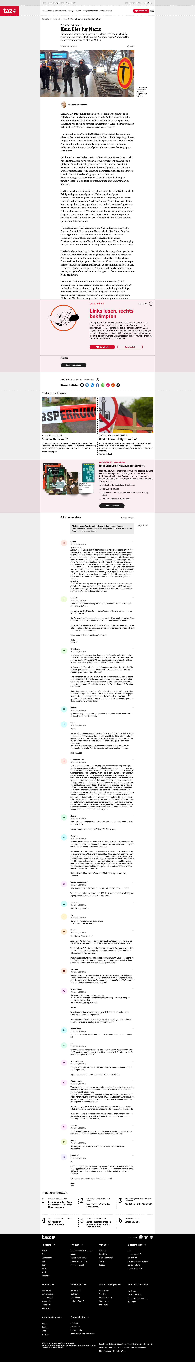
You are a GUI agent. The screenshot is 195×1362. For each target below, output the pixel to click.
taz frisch (74, 1294)
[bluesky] (146, 1238)
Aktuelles (103, 1250)
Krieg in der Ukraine (78, 1261)
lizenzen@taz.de (58, 1347)
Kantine (45, 1327)
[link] (54, 11)
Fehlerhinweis (89, 379)
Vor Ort (102, 1294)
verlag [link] (44, 3)
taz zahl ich (132, 1258)
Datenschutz (113, 1347)
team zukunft (75, 1290)
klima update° (47, 1297)
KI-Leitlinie (147, 1344)
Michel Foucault (77, 1265)
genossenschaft (134, 1254)
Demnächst (104, 1290)
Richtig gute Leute (78, 1258)
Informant (103, 1347)
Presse (102, 1265)
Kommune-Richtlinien (133, 1344)
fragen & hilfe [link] (71, 3)
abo (129, 1250)
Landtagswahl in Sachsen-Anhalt (81, 1252)
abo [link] (126, 3)
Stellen (102, 1261)
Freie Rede (46, 1305)
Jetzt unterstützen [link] (73, 365)
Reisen (44, 1323)
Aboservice (75, 1326)
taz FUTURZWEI (134, 1294)
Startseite (45, 19)
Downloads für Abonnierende (82, 1334)
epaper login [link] (147, 3)
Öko (43, 1254)
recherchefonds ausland (138, 1261)
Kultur (44, 1261)
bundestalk (46, 1290)
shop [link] (63, 3)
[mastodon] (141, 1238)
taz (48, 1237)
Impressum (125, 1347)
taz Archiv (132, 1302)
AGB (132, 1347)
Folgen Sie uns (132, 1237)
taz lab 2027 (104, 1305)
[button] (152, 11)
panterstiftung (134, 1265)
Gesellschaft (55, 19)
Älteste (131, 518)
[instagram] (151, 1238)
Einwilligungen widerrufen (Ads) (112, 1351)
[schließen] (151, 303)
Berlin (44, 1268)
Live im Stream (105, 1297)
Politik (44, 1250)
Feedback (74, 1323)
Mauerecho (46, 1301)
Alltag (65, 19)
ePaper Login (76, 1330)
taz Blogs (132, 1291)
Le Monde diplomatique (138, 1298)
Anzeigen (45, 1334)
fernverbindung (48, 1294)
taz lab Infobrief (77, 1301)
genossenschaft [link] (135, 3)
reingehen (46, 1308)
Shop (44, 1331)
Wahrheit (45, 1276)
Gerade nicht (143, 304)
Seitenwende (140, 1347)
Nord (44, 1272)
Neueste (124, 518)
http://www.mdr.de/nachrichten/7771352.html (93, 1178)
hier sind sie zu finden (87, 531)
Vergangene (104, 1301)
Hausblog (103, 1254)
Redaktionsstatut (116, 1344)
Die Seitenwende (106, 1258)
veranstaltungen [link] (53, 3)
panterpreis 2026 (135, 1268)
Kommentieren (76, 379)
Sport (44, 1265)
